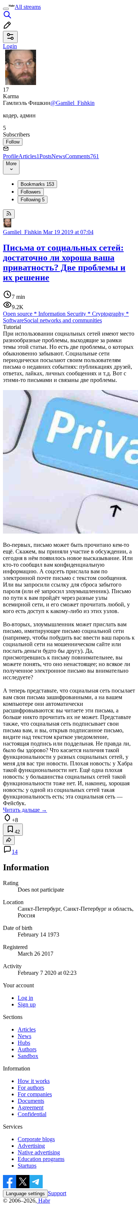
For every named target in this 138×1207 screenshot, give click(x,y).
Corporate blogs (36, 1139)
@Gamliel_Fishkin (72, 103)
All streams (28, 7)
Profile (10, 156)
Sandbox (28, 1056)
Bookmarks (37, 184)
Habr (43, 1200)
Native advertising (39, 1152)
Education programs (41, 1159)
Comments (82, 156)
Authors (27, 1049)
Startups (27, 1165)
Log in (25, 998)
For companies (35, 1094)
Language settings (25, 1193)
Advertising (31, 1146)
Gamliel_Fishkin (22, 232)
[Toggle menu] (6, 9)
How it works (34, 1081)
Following (33, 199)
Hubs (24, 1043)
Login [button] (10, 46)
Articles (28, 156)
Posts (45, 156)
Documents (31, 1101)
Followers (31, 192)
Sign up (27, 1004)
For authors (31, 1087)
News (58, 156)
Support (57, 1193)
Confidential (32, 1114)
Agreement (30, 1107)
